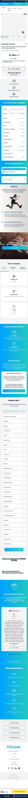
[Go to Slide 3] (15, 37)
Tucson (9, 10)
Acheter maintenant (19, 791)
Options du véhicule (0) (9, 169)
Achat (14, 8)
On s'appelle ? (15, 247)
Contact (14, 753)
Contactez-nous (17, 4)
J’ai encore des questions (15, 549)
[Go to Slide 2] (10, 37)
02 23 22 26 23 (18, 3)
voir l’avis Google (15, 647)
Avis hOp (14, 762)
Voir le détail (13, 59)
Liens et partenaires (14, 759)
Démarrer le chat (15, 737)
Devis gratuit (7, 796)
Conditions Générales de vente (14, 778)
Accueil (9, 8)
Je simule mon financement (14, 390)
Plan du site (14, 764)
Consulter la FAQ (15, 732)
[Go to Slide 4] (21, 37)
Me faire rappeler (15, 68)
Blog (14, 756)
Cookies (13, 773)
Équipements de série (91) (10, 171)
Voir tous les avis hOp (14, 661)
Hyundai (20, 8)
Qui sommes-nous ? (14, 751)
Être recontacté (15, 728)
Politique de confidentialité (13, 776)
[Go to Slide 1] (4, 37)
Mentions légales (13, 775)
